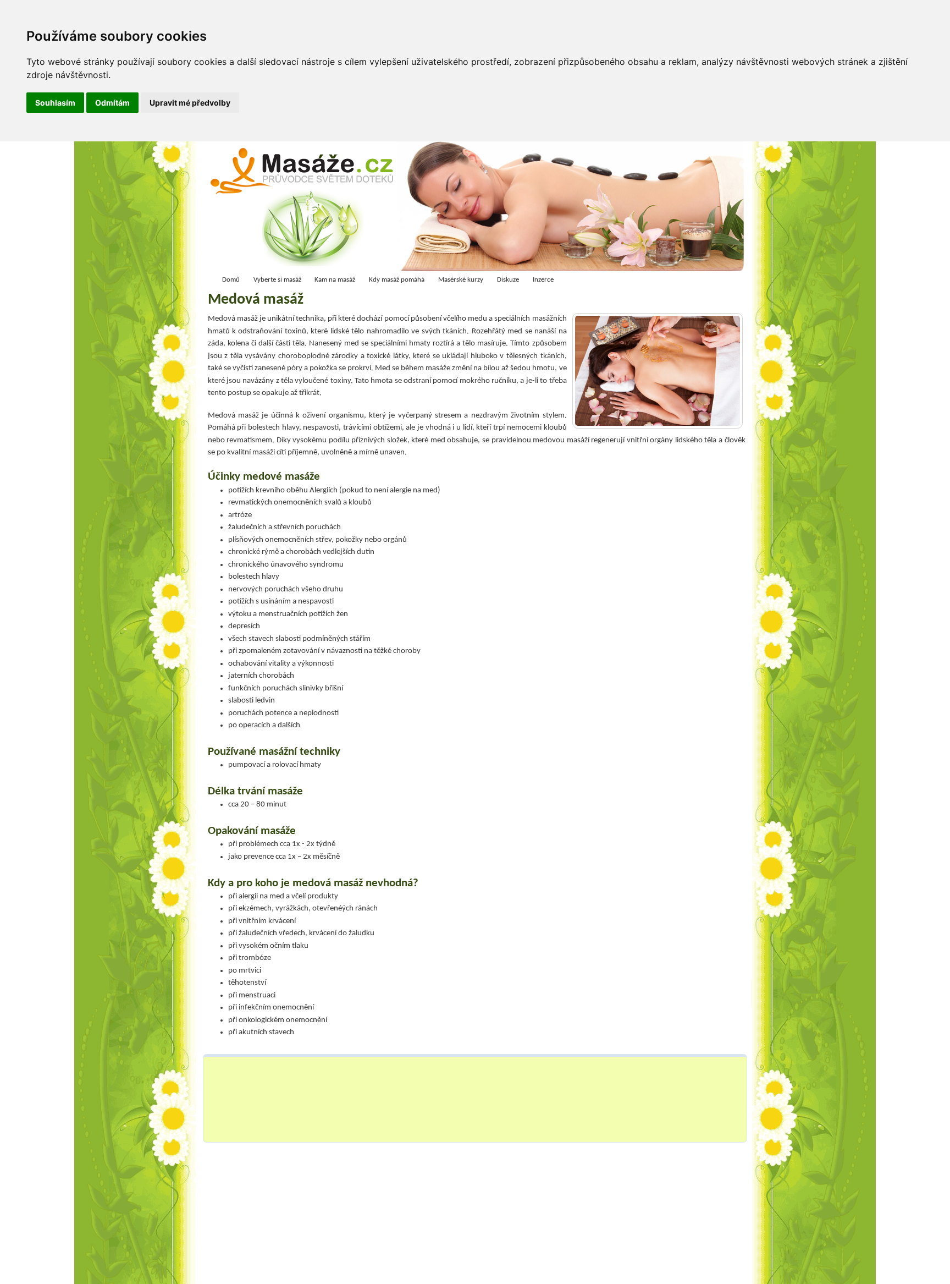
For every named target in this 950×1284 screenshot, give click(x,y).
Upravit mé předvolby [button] (190, 102)
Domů (231, 279)
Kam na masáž (334, 279)
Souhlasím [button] (55, 102)
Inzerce (543, 279)
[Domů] (305, 209)
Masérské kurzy (460, 279)
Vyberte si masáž (277, 279)
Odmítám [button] (112, 102)
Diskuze (508, 279)
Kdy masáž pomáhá (396, 279)
